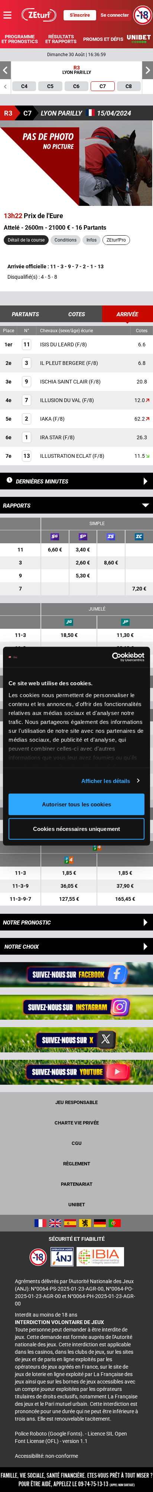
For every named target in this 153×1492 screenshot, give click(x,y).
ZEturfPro (116, 240)
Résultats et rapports (60, 39)
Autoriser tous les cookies (76, 804)
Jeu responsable (76, 1102)
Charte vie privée (77, 1123)
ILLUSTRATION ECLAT (66, 456)
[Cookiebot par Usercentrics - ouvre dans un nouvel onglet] (111, 657)
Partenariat (76, 1184)
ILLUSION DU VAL (61, 400)
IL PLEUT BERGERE (63, 363)
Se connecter (115, 15)
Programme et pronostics (19, 39)
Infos (92, 240)
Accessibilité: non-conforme (46, 1456)
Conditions (65, 240)
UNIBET (76, 1204)
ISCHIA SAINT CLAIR (64, 382)
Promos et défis (103, 39)
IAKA (46, 419)
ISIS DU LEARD (57, 344)
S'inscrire (80, 15)
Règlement (76, 1163)
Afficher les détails (105, 780)
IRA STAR (51, 437)
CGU (77, 1143)
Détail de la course (26, 240)
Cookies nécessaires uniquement (76, 828)
